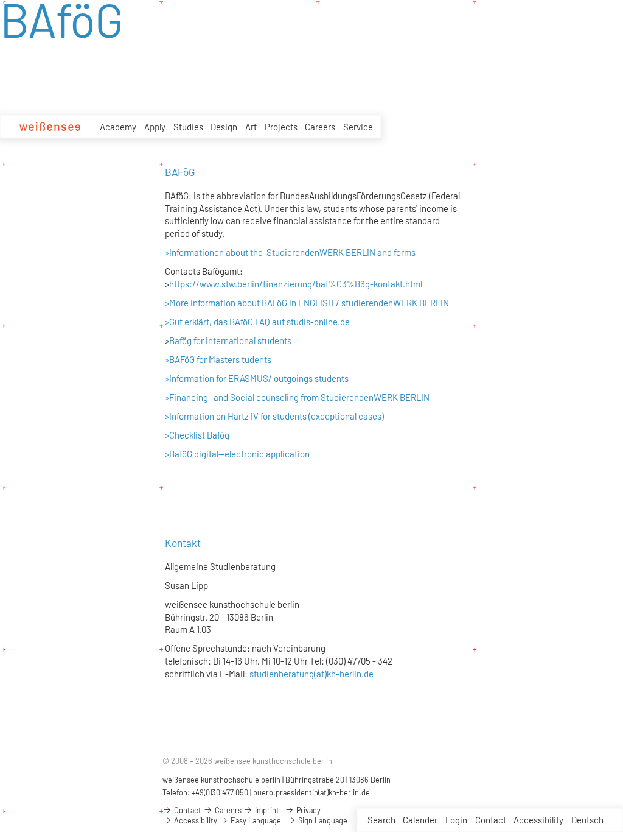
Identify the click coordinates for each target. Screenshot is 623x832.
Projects (281, 126)
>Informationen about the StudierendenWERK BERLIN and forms (291, 252)
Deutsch (587, 819)
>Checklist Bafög (197, 434)
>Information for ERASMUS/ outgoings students (257, 378)
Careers (320, 126)
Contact (490, 819)
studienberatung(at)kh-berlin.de (311, 673)
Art (251, 126)
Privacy (307, 810)
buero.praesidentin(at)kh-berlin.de (311, 792)
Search (381, 819)
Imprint (266, 810)
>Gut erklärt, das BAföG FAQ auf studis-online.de (257, 321)
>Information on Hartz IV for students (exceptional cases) (274, 416)
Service (358, 126)
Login (456, 819)
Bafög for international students (230, 340)
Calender (420, 819)
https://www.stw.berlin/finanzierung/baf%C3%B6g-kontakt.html (295, 283)
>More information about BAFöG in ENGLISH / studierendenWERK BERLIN (307, 302)
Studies (188, 126)
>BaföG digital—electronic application (237, 453)
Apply (154, 126)
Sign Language (321, 820)
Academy (118, 126)
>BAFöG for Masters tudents (218, 359)
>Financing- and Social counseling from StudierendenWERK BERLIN (297, 397)
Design (224, 126)
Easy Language (255, 820)
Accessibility (538, 819)
